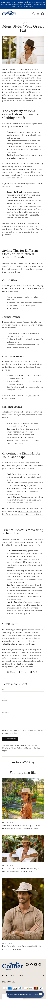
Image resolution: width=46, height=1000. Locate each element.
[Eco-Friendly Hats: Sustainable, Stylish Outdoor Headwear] (23, 909)
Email (4, 701)
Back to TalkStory (25, 762)
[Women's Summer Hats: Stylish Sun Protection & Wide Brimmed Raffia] (23, 798)
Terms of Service (33, 748)
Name (4, 689)
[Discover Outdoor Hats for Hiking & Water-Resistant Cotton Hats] (23, 848)
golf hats (32, 395)
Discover (8, 982)
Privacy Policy (16, 748)
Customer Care (12, 975)
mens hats (23, 232)
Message (5, 712)
